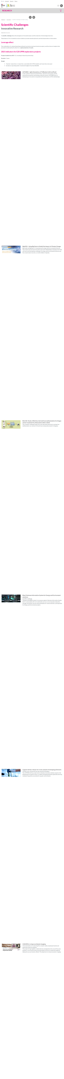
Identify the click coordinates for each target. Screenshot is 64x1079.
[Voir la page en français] (30, 17)
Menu (16, 1)
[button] (55, 10)
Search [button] (11, 1)
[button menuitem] (61, 5)
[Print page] (33, 17)
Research (3, 19)
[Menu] (58, 5)
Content (7, 1)
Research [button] (7, 10)
